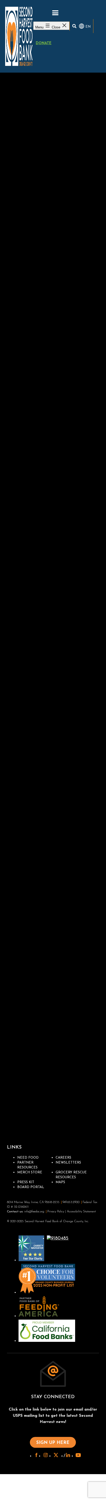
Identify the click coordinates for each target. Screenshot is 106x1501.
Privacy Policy (55, 1211)
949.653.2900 (71, 1202)
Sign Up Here (52, 1443)
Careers (63, 1157)
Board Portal (30, 1187)
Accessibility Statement (81, 1211)
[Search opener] (74, 26)
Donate (43, 43)
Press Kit (25, 1182)
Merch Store (29, 1172)
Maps (60, 1182)
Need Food (28, 1157)
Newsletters (68, 1162)
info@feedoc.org (34, 1211)
